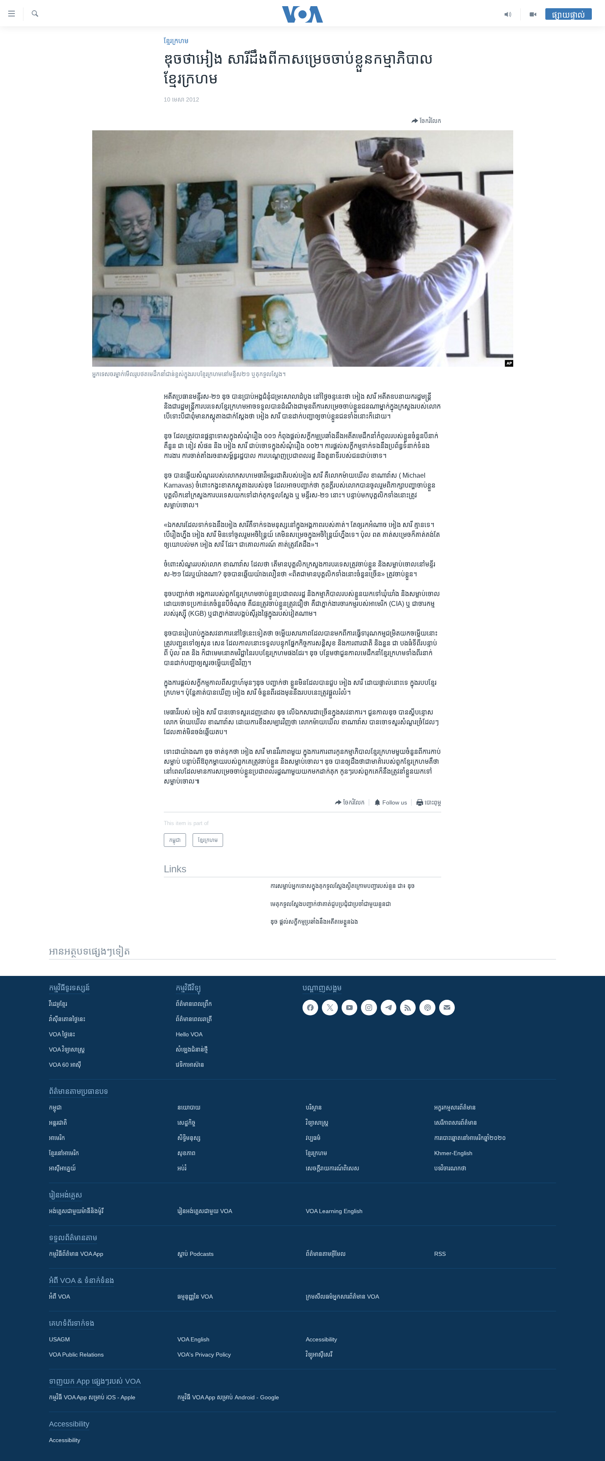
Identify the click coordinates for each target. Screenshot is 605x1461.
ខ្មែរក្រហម (316, 1153)
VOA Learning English (334, 1211)
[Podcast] (427, 1007)
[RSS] (408, 1007)
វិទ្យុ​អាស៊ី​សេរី (319, 1354)
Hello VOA (189, 1034)
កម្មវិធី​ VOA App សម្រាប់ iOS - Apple (92, 1397)
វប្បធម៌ (313, 1138)
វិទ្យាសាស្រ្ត (317, 1122)
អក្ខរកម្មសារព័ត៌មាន (455, 1107)
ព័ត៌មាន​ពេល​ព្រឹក (194, 1004)
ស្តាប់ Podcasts (195, 1254)
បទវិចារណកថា (450, 1168)
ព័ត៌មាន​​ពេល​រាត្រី (194, 1019)
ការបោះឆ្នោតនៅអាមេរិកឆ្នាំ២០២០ (470, 1138)
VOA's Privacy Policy (204, 1354)
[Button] (426, 121)
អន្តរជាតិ (58, 1122)
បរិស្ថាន (314, 1107)
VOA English (193, 1339)
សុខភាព (186, 1153)
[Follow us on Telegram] (388, 1007)
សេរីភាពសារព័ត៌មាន (455, 1122)
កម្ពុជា (55, 1107)
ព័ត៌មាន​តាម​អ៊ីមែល (326, 1254)
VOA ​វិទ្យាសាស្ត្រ (67, 1049)
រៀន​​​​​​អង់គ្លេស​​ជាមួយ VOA (204, 1211)
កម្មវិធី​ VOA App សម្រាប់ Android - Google (228, 1397)
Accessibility (321, 1339)
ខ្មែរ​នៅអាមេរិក (64, 1153)
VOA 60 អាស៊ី (65, 1064)
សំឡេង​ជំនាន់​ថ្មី (192, 1049)
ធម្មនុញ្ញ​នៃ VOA (195, 1296)
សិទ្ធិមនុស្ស (188, 1138)
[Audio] (508, 14)
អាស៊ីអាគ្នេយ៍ (62, 1168)
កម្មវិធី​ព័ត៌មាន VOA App (76, 1254)
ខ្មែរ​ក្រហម (176, 40)
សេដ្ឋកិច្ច (186, 1122)
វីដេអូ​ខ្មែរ (58, 1004)
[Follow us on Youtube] (349, 1007)
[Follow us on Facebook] (310, 1007)
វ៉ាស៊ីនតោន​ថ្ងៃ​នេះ (67, 1019)
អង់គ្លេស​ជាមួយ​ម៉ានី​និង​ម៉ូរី (76, 1211)
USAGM (59, 1339)
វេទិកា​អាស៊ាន (190, 1064)
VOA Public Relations (76, 1354)
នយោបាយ (188, 1107)
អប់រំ (181, 1168)
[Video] (533, 14)
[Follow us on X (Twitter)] (329, 1007)
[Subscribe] (447, 1007)
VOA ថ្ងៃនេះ (62, 1034)
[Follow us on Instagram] (369, 1007)
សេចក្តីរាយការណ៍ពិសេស (332, 1168)
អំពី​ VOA (59, 1296)
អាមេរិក (57, 1138)
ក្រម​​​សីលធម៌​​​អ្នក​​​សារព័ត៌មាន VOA (342, 1296)
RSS (440, 1254)
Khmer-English (453, 1153)
